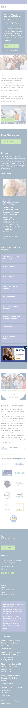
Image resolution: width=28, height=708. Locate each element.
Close (25, 347)
